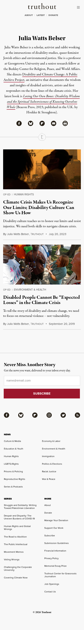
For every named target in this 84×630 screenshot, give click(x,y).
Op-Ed (7, 194)
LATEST (41, 15)
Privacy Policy (51, 558)
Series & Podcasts (13, 486)
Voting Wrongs (12, 559)
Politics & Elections (52, 464)
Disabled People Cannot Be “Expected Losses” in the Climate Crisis (41, 300)
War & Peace (48, 479)
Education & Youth (13, 448)
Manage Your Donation (56, 520)
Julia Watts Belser (18, 234)
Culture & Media (12, 441)
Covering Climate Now (16, 577)
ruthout (37, 234)
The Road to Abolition (15, 536)
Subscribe (49, 535)
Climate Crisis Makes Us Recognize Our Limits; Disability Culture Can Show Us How (38, 207)
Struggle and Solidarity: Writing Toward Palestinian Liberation (20, 506)
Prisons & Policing (13, 471)
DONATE (53, 15)
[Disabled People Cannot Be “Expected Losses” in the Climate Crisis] (42, 265)
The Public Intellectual (15, 544)
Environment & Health (30, 290)
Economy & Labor (51, 441)
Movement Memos (14, 552)
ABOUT (29, 15)
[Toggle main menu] (79, 7)
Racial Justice (49, 471)
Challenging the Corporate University (18, 568)
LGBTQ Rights (11, 464)
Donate (48, 513)
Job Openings (51, 584)
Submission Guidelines (56, 543)
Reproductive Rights (14, 479)
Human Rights (24, 194)
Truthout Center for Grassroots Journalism (60, 575)
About (47, 505)
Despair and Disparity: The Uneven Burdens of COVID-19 (19, 517)
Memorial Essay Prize (55, 566)
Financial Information (55, 550)
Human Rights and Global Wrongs (17, 527)
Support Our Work (53, 528)
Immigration (48, 456)
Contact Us (50, 591)
